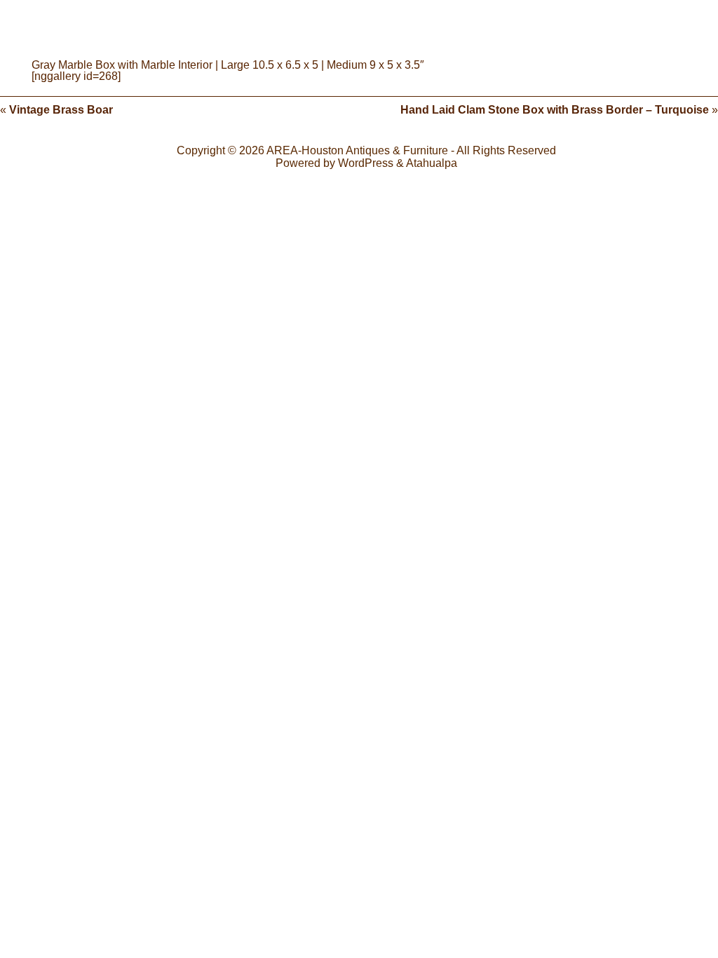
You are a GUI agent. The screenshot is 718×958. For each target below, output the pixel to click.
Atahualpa (431, 163)
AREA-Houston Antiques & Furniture (357, 150)
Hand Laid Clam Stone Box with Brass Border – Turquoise (554, 110)
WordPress (365, 163)
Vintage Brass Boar (61, 110)
